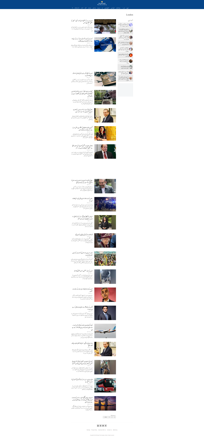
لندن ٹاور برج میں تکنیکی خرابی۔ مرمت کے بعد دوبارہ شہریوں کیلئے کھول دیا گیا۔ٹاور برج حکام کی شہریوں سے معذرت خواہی (82, 399)
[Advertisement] (93, 61)
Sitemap (88, 429)
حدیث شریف (118, 8)
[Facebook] (106, 425)
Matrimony (115, 429)
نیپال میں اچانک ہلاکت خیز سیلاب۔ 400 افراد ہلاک (125, 67)
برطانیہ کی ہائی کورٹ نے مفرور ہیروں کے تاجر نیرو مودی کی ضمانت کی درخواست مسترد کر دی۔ (83, 110)
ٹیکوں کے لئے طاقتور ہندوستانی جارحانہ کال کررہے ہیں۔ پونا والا (82, 307)
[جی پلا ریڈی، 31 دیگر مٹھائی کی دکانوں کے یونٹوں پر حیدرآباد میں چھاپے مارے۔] (131, 37)
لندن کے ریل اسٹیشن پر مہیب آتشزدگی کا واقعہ (83, 270)
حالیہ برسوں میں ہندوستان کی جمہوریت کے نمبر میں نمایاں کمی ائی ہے (82, 253)
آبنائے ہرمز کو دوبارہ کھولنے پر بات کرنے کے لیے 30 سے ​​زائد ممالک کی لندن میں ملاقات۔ (82, 39)
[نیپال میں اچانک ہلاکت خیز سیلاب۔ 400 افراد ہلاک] (131, 67)
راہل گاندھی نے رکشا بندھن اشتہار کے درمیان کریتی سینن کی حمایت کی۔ (123, 49)
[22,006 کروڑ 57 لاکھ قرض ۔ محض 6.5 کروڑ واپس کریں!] (131, 43)
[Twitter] (103, 425)
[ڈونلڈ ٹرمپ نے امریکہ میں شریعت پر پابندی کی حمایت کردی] (131, 72)
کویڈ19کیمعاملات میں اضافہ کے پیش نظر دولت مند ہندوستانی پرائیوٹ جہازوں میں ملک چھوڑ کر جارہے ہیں (82, 327)
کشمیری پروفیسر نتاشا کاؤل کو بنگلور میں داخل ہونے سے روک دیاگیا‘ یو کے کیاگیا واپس (83, 128)
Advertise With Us (102, 429)
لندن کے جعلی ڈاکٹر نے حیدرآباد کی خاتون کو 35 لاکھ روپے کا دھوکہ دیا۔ (83, 74)
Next (105, 417)
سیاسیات (89, 8)
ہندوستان (94, 8)
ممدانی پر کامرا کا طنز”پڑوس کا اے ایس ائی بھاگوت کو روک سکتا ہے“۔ (124, 61)
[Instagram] (100, 425)
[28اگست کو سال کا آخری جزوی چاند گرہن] (131, 55)
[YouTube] (98, 425)
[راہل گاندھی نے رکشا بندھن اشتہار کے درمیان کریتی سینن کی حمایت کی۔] (131, 49)
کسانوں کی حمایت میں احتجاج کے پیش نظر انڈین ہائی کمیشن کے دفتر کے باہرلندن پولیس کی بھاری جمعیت (82, 362)
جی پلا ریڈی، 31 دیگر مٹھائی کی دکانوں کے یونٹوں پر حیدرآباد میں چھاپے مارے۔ (124, 37)
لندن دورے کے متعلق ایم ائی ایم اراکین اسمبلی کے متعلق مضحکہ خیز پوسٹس (82, 21)
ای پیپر (128, 8)
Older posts (113, 415)
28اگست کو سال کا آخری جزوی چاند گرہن (124, 55)
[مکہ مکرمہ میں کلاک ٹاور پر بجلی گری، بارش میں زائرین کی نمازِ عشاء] (131, 25)
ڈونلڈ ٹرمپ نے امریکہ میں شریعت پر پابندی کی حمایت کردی (123, 72)
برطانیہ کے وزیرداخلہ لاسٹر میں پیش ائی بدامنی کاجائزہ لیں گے (82, 199)
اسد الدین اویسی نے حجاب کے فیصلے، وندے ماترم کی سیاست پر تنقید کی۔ (124, 78)
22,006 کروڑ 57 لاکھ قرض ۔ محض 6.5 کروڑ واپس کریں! (123, 43)
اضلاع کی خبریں (107, 8)
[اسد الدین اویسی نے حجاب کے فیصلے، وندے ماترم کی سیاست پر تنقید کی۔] (131, 78)
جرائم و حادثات (77, 8)
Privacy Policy (94, 429)
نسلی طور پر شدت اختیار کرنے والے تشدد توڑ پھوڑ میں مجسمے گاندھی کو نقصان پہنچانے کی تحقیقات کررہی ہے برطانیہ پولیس (82, 93)
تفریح (85, 8)
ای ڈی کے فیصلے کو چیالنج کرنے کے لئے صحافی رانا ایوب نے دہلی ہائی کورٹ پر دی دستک (82, 217)
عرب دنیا (98, 8)
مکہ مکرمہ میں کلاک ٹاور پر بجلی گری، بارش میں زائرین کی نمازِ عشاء (123, 25)
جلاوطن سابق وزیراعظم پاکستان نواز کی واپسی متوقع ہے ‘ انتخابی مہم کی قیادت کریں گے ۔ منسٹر (82, 146)
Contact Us (109, 429)
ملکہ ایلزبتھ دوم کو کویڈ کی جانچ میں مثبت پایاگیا (84, 234)
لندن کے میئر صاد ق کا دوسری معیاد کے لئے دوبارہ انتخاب (82, 289)
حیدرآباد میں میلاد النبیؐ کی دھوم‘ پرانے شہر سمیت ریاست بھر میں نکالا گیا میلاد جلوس (123, 31)
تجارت (82, 8)
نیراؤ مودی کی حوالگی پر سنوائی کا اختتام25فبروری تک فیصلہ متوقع (82, 344)
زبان (124, 8)
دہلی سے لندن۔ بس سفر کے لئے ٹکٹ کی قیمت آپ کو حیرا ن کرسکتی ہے (82, 380)
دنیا (102, 8)
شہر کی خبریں (113, 8)
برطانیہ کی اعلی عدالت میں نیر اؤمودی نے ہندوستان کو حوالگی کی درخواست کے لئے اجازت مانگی (82, 181)
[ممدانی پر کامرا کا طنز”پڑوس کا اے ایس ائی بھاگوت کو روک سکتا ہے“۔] (131, 61)
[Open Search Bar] (72, 7)
